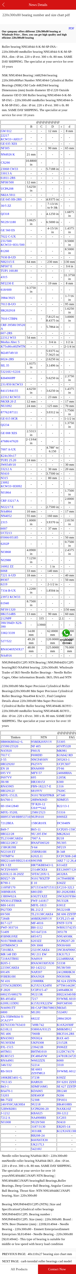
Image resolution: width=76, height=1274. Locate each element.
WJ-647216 (38, 932)
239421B (37, 1047)
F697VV (6, 777)
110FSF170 (8, 887)
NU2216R (63, 909)
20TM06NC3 (9, 945)
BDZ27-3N (8, 878)
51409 (5, 932)
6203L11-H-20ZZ (12, 874)
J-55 (3, 759)
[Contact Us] (66, 637)
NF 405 (36, 746)
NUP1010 (37, 817)
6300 (60, 782)
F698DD (36, 755)
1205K (61, 777)
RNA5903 (7, 1038)
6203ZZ (36, 941)
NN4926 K (8, 154)
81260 (5, 251)
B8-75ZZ (7, 1100)
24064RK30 (65, 990)
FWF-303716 (9, 927)
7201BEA (7, 950)
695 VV (6, 773)
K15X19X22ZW (42, 1003)
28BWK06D (39, 799)
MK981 (62, 750)
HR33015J (38, 782)
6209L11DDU (10, 1003)
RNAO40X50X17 (12, 649)
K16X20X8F (65, 1025)
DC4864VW (39, 1056)
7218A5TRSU (10, 958)
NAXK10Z (64, 1109)
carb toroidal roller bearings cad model (46, 1261)
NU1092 (6, 406)
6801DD (36, 892)
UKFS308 (37, 1042)
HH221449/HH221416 (15, 860)
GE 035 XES (9, 143)
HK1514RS (8, 614)
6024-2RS (7, 359)
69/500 (5, 914)
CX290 (5, 162)
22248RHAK (65, 958)
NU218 (36, 1104)
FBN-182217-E (41, 786)
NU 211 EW (39, 954)
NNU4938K (64, 936)
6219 (4, 584)
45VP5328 (64, 746)
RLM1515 (7, 1056)
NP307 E (6, 266)
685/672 (36, 936)
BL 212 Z (37, 909)
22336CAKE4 (10, 967)
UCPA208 (7, 188)
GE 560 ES (8, 230)
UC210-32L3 (65, 887)
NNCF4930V (39, 759)
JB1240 (62, 1091)
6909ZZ (62, 817)
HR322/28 (7, 834)
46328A (62, 874)
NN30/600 (64, 945)
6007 (4, 528)
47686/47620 (9, 441)
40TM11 (6, 1051)
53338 (61, 963)
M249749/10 (9, 353)
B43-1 (5, 1086)
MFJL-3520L (9, 812)
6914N (5, 972)
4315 (4, 277)
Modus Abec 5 (10, 342)
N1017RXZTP (40, 878)
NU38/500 (64, 967)
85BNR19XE (9, 936)
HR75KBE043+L (42, 865)
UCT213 (6, 533)
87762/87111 (9, 412)
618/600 (6, 289)
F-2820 (5, 990)
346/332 (6, 1065)
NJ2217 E (7, 507)
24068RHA (64, 773)
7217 (34, 999)
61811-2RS (8, 178)
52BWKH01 (9, 1109)
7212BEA (7, 823)
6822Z (35, 1018)
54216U (36, 1149)
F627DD (6, 909)
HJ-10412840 (10, 806)
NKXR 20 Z (8, 401)
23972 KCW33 (10, 597)
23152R (62, 1042)
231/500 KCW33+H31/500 (13, 242)
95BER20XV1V (41, 742)
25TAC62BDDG (11, 985)
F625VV (36, 764)
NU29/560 (38, 1122)
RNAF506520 (40, 843)
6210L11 (6, 1029)
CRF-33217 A (10, 500)
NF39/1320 (8, 609)
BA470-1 (7, 1091)
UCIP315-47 (39, 990)
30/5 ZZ (6, 205)
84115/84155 (9, 390)
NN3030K (63, 976)
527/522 (6, 641)
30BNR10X (8, 892)
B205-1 (6, 963)
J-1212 (5, 1113)
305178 (62, 932)
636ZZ (61, 883)
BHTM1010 (39, 1051)
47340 (61, 795)
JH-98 (5, 782)
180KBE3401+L (11, 1077)
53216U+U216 (10, 372)
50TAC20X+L (40, 874)
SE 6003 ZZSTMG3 (38, 1071)
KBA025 (37, 1113)
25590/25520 (9, 746)
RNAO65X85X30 (42, 963)
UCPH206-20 (40, 1109)
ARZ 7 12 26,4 (66, 860)
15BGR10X (38, 823)
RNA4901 (7, 1060)
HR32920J (8, 764)
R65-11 (36, 829)
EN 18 (5, 768)
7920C (61, 791)
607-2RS (6, 333)
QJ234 (5, 425)
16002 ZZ (7, 566)
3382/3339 (8, 633)
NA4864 (6, 511)
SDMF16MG (39, 1086)
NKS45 (61, 1008)
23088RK (37, 981)
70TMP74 (7, 856)
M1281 (36, 1012)
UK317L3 (63, 954)
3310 (60, 1065)
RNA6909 (37, 768)
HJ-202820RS (66, 892)
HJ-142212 (38, 967)
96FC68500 (64, 1003)
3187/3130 (38, 1126)
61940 (5, 603)
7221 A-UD (8, 575)
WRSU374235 (66, 927)
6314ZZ (62, 865)
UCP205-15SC (66, 829)
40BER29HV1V (41, 918)
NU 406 (6, 1034)
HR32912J (8, 791)
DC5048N (63, 823)
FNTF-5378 (64, 923)
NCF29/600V (9, 869)
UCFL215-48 (65, 918)
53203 (5, 1095)
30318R (36, 1131)
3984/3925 (8, 298)
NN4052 (6, 516)
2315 (4, 522)
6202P (5, 544)
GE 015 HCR (9, 418)
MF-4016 (37, 923)
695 (33, 777)
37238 (35, 1077)
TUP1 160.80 (9, 270)
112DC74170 (65, 1051)
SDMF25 (63, 799)
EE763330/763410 (13, 1025)
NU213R (37, 994)
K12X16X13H (66, 1131)
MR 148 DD (8, 954)
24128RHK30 (66, 972)
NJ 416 (5, 981)
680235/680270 (11, 994)
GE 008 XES (9, 433)
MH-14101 (8, 905)
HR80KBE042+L (12, 742)
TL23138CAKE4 (42, 914)
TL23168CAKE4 (12, 838)
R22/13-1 (63, 806)
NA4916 (6, 655)
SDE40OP (37, 1095)
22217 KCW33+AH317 (12, 137)
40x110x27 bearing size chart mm (50, 1254)
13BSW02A (8, 896)
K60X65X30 (39, 1140)
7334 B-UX (8, 590)
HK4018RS (64, 1104)
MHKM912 (64, 1029)
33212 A (6, 469)
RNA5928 (37, 976)
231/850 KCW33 (12, 384)
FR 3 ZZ (6, 865)
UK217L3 (37, 1144)
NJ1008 (6, 1122)
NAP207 (36, 972)
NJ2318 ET (8, 851)
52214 (35, 1065)
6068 (4, 571)
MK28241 (63, 834)
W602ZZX (38, 1060)
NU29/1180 (8, 222)
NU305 (61, 843)
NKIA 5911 (8, 195)
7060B (35, 1034)
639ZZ (61, 1077)
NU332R (62, 901)
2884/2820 (64, 1018)
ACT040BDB (65, 878)
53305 (61, 742)
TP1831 (62, 1100)
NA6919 (36, 958)
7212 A (5, 1117)
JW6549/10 (8, 464)
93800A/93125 (41, 1029)
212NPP (6, 618)
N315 (4, 478)
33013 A (6, 173)
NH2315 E (7, 262)
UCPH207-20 (66, 941)
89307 (5, 580)
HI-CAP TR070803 (43, 1008)
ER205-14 (63, 1126)
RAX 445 (63, 1038)
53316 (61, 812)
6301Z (61, 905)
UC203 (61, 1117)
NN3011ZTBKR (11, 901)
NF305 (5, 148)
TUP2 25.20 (8, 460)
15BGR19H (8, 847)
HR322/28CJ (9, 843)
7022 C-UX (8, 236)
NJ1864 (6, 492)
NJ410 (5, 473)
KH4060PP (8, 378)
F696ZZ (62, 1047)
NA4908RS (38, 1117)
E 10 (34, 883)
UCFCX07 (63, 764)
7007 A (36, 838)
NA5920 (6, 750)
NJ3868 (6, 552)
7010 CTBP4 (9, 318)
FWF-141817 (40, 901)
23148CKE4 (39, 869)
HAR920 (37, 1082)
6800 (4, 1012)
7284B (5, 918)
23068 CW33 (9, 169)
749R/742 (37, 1025)
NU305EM (8, 1042)
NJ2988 (6, 560)
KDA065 (37, 1091)
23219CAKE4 (40, 950)
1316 (60, 786)
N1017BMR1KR (11, 941)
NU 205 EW (39, 834)
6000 (60, 1060)
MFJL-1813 (38, 905)
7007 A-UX (8, 449)
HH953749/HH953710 (15, 817)
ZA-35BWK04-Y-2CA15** (12, 1018)
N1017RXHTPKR (42, 795)
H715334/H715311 (43, 887)
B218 (60, 838)
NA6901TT (8, 1008)
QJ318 (5, 214)
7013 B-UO (8, 304)
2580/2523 (38, 812)
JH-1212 (62, 1113)
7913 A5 (6, 1082)
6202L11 (37, 856)
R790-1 (6, 883)
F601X (35, 750)
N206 (60, 1095)
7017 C (5, 755)
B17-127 (6, 923)
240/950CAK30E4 (13, 1104)
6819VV (36, 791)
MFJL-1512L (9, 795)
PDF (71, 28)
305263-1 (63, 759)
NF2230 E (7, 283)
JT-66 (60, 768)
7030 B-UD (8, 257)
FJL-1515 (7, 1047)
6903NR (36, 860)
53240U (62, 1012)
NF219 (61, 847)
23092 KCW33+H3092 (11, 484)
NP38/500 (7, 182)
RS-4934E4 (8, 999)
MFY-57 (36, 773)
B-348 (61, 851)
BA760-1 (7, 799)
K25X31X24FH (41, 985)
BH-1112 (37, 927)
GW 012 (6, 131)
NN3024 (36, 1038)
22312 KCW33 (10, 397)
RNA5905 (7, 786)
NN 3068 (37, 945)
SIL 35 (5, 365)
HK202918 (8, 310)
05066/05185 (9, 537)
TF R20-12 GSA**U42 (38, 806)
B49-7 (5, 829)
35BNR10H (38, 851)
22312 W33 (8, 337)
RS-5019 (6, 1071)
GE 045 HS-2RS (11, 199)
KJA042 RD (65, 755)
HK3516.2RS (65, 1034)
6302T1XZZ (39, 896)
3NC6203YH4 (66, 896)
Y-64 (34, 847)
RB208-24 (38, 1135)
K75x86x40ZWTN (13, 346)
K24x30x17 (8, 455)
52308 (35, 1100)
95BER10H (8, 976)
